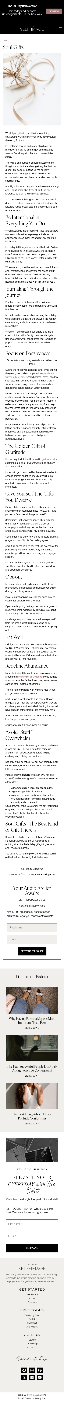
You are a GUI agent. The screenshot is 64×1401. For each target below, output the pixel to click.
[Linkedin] (32, 1377)
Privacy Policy (41, 1398)
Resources (32, 1302)
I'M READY (32, 1248)
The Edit (32, 1319)
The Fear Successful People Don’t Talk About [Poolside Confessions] (32, 1068)
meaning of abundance (29, 676)
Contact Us (32, 1347)
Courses (32, 1340)
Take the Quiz (32, 1294)
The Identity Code (31, 1315)
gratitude (46, 459)
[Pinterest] (40, 1370)
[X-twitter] (24, 1377)
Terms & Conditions (26, 1398)
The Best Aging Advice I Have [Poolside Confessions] (32, 1116)
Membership (32, 1343)
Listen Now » (32, 1028)
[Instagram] (32, 1370)
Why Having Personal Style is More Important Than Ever (32, 1020)
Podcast (32, 1298)
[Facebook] (24, 1370)
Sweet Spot (32, 1323)
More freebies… (32, 1327)
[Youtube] (40, 1377)
